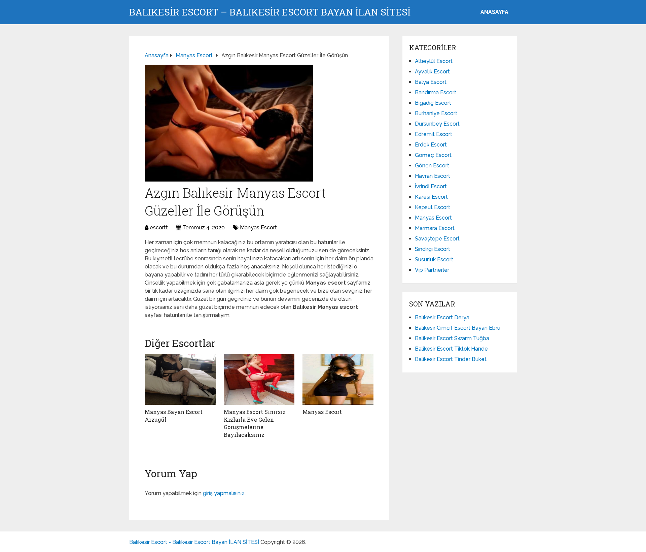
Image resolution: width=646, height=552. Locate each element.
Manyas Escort (258, 227)
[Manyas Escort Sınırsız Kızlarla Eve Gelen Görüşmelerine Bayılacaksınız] (259, 379)
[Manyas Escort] (337, 379)
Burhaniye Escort (436, 113)
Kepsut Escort (432, 207)
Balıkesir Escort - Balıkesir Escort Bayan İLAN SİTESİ (194, 542)
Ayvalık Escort (432, 71)
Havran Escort (432, 176)
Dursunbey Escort (437, 124)
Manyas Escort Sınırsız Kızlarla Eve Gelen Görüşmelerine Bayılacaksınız (255, 423)
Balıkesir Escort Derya (442, 317)
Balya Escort (430, 82)
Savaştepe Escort (437, 238)
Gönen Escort (432, 165)
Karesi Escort (431, 197)
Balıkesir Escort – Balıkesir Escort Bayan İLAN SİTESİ (269, 12)
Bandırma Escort (435, 92)
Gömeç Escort (433, 155)
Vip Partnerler (432, 270)
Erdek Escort (431, 144)
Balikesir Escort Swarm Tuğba (452, 338)
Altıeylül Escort (434, 61)
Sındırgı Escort (432, 249)
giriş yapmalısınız (224, 493)
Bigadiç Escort (433, 103)
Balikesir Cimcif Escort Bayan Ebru (457, 328)
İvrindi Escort (431, 186)
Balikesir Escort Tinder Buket (451, 359)
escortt (159, 227)
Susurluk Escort (434, 259)
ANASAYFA (494, 12)
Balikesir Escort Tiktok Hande (451, 349)
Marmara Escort (435, 228)
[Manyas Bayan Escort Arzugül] (180, 379)
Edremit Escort (433, 134)
